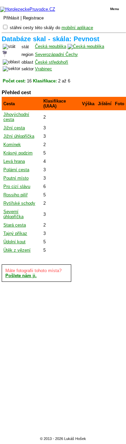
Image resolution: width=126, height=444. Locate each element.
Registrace (33, 17)
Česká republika (50, 46)
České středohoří (51, 62)
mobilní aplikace (77, 27)
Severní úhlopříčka (13, 214)
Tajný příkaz (15, 233)
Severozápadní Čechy (56, 54)
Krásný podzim (18, 152)
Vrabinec (43, 68)
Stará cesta (14, 225)
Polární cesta (16, 169)
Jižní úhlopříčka (18, 136)
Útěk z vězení (17, 250)
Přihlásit (11, 17)
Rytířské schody (19, 203)
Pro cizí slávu (16, 186)
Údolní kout (14, 241)
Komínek (12, 144)
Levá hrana (14, 161)
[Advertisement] (63, 358)
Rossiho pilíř (15, 194)
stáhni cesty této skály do (51, 27)
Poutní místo (16, 178)
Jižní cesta (14, 127)
